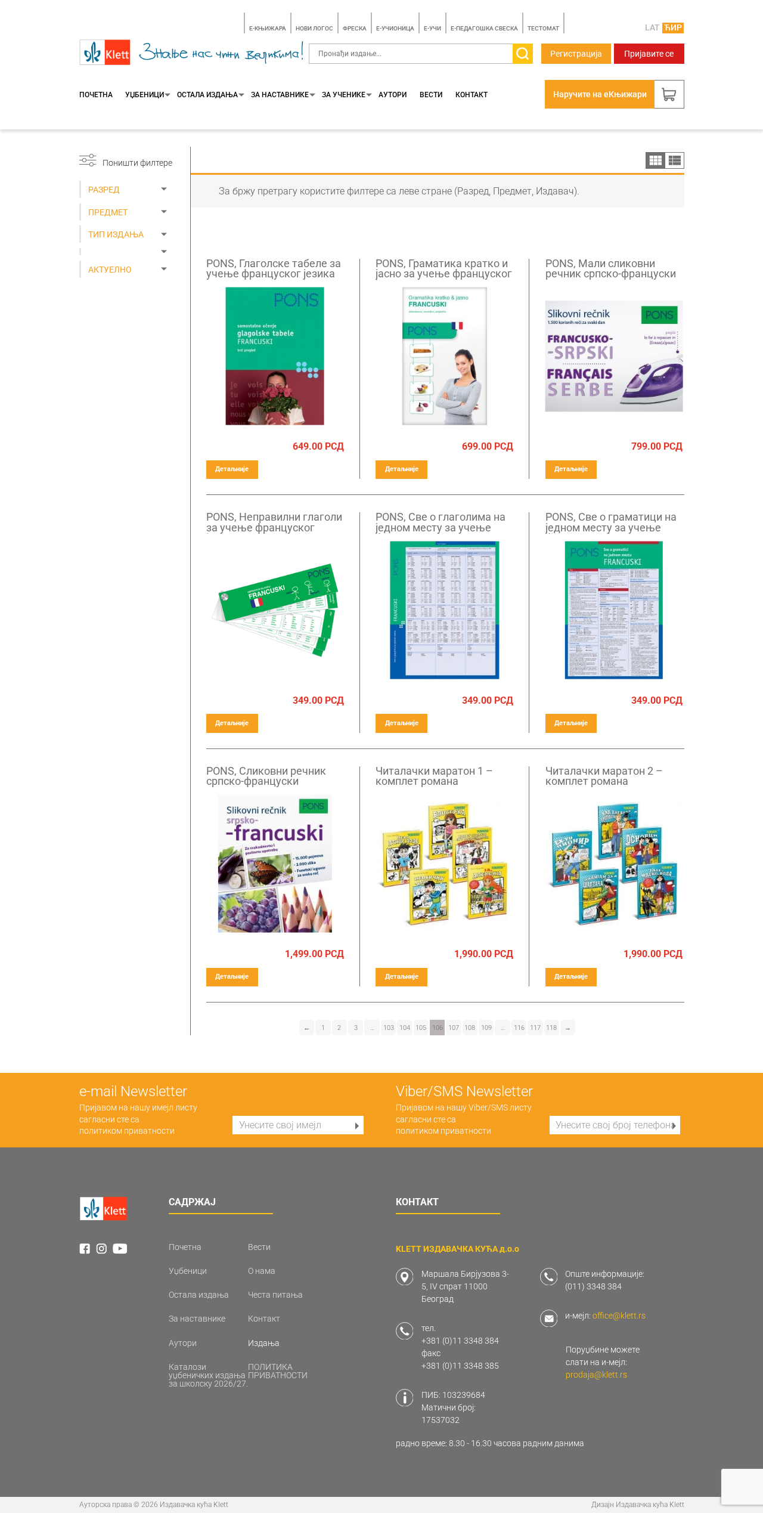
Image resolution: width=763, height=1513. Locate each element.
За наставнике (280, 94)
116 (519, 1028)
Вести (431, 94)
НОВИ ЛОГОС (314, 28)
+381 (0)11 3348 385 (460, 1365)
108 (469, 1028)
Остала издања (207, 94)
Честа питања (275, 1295)
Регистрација (576, 53)
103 (388, 1028)
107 (453, 1028)
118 (551, 1028)
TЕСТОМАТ (543, 28)
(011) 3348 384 (593, 1286)
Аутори (393, 94)
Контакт (471, 94)
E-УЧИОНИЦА (395, 28)
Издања (264, 1343)
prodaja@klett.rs (596, 1374)
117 (535, 1028)
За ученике (343, 94)
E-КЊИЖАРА (267, 28)
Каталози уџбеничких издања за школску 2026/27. (208, 1375)
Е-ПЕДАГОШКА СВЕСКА (484, 28)
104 (404, 1028)
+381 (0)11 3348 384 (460, 1340)
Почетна (96, 94)
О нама (261, 1271)
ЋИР (673, 27)
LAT (652, 27)
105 (420, 1028)
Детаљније (232, 469)
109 (486, 1028)
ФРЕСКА (355, 28)
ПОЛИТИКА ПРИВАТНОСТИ (278, 1371)
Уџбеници (144, 94)
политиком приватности (127, 1130)
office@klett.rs (619, 1315)
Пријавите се (649, 53)
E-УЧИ (432, 28)
